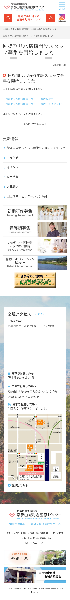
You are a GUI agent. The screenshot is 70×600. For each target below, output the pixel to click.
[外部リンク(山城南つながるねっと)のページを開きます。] (35, 285)
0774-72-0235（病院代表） (39, 538)
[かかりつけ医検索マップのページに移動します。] (35, 250)
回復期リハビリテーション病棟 (27, 196)
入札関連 (12, 186)
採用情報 (12, 177)
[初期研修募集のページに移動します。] (35, 217)
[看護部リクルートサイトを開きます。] (35, 234)
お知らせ (12, 157)
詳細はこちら (20, 485)
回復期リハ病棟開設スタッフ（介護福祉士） (30, 98)
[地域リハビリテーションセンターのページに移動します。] (35, 267)
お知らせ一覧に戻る (35, 123)
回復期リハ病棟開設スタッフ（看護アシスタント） (34, 103)
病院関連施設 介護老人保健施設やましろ (35, 523)
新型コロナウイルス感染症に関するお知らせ (36, 147)
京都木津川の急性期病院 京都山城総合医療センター (31, 29)
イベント (12, 167)
